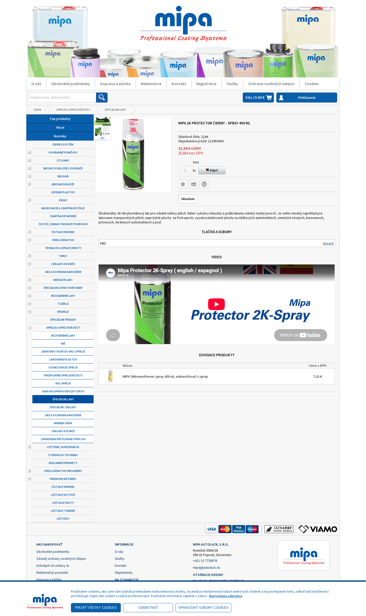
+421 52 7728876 (205, 560)
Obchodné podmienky (70, 83)
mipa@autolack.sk (206, 567)
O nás (36, 83)
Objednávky (124, 572)
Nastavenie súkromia (225, 596)
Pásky (63, 200)
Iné (63, 343)
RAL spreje (63, 383)
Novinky (60, 136)
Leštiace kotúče (63, 495)
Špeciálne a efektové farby (63, 288)
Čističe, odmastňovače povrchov (63, 224)
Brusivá (63, 176)
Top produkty (60, 118)
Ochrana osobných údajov (271, 83)
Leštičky (63, 518)
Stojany (63, 160)
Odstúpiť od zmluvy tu (52, 565)
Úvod (37, 109)
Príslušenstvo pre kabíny (63, 471)
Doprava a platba (115, 83)
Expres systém (63, 144)
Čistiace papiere (63, 232)
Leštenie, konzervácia (63, 447)
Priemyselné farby (63, 479)
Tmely (63, 256)
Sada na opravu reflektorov (63, 391)
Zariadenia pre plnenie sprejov (63, 439)
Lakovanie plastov (63, 359)
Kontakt (179, 83)
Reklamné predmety (63, 463)
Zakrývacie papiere (63, 216)
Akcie (60, 127)
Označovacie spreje (63, 367)
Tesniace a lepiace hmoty (63, 248)
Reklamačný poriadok (52, 572)
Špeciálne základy (63, 407)
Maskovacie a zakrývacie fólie (63, 208)
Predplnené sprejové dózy (63, 375)
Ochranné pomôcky (63, 152)
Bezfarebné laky (63, 296)
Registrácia (206, 83)
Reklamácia (151, 83)
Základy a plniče (63, 264)
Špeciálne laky (115, 109)
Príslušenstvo (63, 240)
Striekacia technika (63, 455)
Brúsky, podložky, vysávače (63, 168)
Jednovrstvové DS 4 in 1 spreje (63, 351)
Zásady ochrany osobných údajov (61, 558)
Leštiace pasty (63, 503)
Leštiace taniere (63, 511)
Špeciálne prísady (63, 319)
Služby (232, 83)
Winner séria (63, 423)
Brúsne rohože (63, 184)
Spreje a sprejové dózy (73, 109)
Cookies (312, 83)
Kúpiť (213, 170)
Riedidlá (63, 311)
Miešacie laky (63, 280)
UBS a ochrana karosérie (63, 272)
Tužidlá (63, 304)
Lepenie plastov (63, 192)
